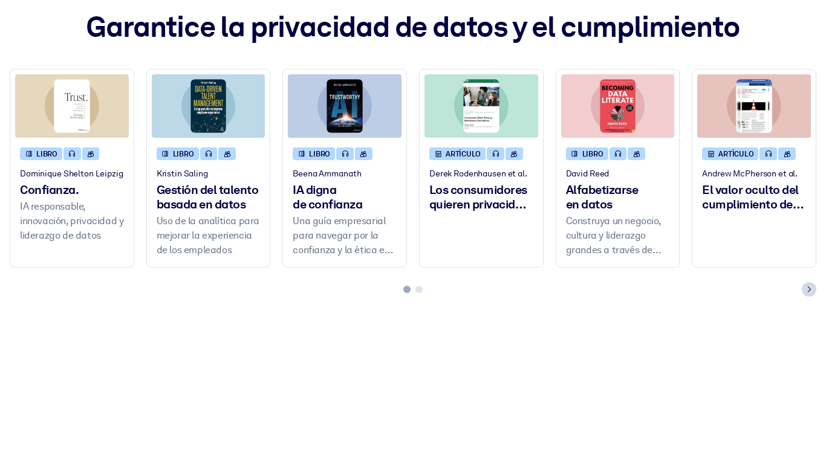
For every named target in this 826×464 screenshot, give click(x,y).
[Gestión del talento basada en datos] (208, 106)
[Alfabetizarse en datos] (618, 106)
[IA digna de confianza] (345, 106)
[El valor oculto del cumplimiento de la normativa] (754, 106)
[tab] (407, 289)
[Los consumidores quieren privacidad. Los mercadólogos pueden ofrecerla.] (481, 106)
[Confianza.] (72, 106)
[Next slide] (809, 289)
